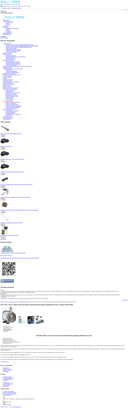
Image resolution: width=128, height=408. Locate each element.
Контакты (5, 26)
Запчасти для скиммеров (11, 108)
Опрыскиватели (9, 97)
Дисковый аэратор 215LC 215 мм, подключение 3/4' (12, 159)
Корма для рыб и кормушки (9, 73)
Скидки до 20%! (4, 37)
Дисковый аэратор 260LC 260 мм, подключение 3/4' (12, 171)
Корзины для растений (11, 93)
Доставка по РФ (9, 22)
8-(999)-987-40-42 (7, 34)
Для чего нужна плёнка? (8, 391)
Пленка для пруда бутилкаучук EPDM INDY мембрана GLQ (19, 44)
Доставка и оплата (7, 21)
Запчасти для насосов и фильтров (13, 105)
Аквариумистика (7, 119)
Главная (2, 301)
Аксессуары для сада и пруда (9, 89)
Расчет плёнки (6, 385)
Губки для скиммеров (11, 103)
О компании (6, 27)
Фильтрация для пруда (8, 60)
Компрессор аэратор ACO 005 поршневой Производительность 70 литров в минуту (20, 210)
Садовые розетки (7, 77)
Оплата (7, 23)
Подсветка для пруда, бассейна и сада (11, 74)
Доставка (8, 24)
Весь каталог (6, 20)
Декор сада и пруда (10, 90)
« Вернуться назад (5, 361)
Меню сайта (3, 11)
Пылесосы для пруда (8, 75)
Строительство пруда (8, 117)
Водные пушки (6, 85)
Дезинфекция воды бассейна (12, 110)
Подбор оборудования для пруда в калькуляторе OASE (13, 252)
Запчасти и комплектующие (12, 72)
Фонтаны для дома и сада (9, 84)
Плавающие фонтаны (11, 59)
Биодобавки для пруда (8, 116)
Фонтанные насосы (10, 57)
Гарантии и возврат (7, 379)
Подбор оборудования (8, 383)
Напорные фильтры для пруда (12, 61)
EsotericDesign (17, 406)
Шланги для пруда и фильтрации (10, 87)
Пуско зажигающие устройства (13, 107)
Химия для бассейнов (8, 109)
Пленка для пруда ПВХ (11, 48)
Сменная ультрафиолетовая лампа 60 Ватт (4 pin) (12, 222)
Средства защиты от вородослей (13, 114)
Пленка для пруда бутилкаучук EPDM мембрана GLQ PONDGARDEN (22, 45)
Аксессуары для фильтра (11, 65)
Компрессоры (9, 69)
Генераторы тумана (7, 80)
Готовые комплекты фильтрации (13, 63)
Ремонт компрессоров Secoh (12, 28)
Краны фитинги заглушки (12, 95)
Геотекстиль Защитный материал (13, 50)
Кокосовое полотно (7, 53)
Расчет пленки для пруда (6, 255)
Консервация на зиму (11, 111)
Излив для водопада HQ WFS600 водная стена (11, 133)
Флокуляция (8, 115)
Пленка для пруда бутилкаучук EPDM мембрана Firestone (19, 47)
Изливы (5, 78)
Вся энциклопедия (7, 394)
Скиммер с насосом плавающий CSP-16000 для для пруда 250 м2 (15, 197)
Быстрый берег (9, 91)
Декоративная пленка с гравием (13, 49)
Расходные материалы (8, 101)
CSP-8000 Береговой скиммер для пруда (10, 235)
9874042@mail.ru (7, 33)
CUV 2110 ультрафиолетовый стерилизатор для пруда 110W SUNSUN (16, 184)
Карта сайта (6, 386)
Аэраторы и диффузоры (11, 71)
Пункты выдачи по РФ (8, 377)
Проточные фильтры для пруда (13, 62)
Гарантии (8, 30)
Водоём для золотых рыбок (9, 393)
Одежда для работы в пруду (12, 96)
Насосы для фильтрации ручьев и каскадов (15, 56)
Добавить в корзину (8, 329)
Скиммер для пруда (7, 67)
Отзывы (8, 29)
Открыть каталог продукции (6, 12)
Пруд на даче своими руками (9, 392)
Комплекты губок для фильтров (13, 102)
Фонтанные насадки (7, 79)
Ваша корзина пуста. (17, 8)
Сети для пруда (9, 99)
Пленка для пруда (7, 43)
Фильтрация (6, 367)
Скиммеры (5, 371)
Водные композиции (8, 83)
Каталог (7, 301)
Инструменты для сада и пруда (13, 92)
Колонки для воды (7, 86)
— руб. (6, 8)
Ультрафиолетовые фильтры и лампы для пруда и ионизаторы (17, 66)
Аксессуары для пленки (11, 51)
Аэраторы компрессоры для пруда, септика (13, 68)
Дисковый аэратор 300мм (6, 146)
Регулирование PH (10, 113)
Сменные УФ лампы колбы (12, 104)
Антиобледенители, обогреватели (11, 81)
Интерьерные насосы (11, 55)
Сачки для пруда (9, 98)
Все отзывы (124, 300)
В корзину (3, 136)
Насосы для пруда (7, 54)
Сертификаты (9, 32)
